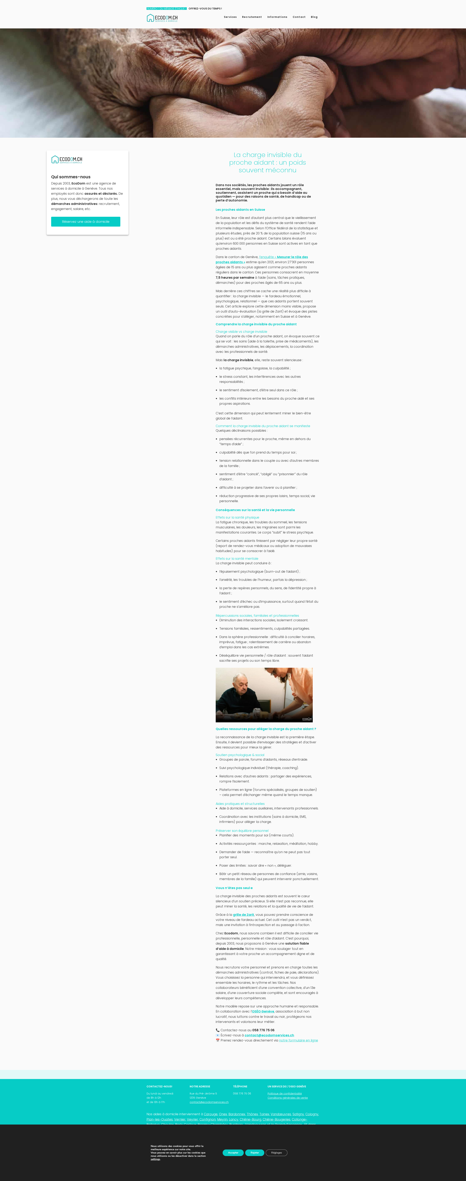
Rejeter (255, 1152)
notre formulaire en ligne (298, 1040)
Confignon (208, 1119)
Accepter (233, 1152)
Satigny (298, 1114)
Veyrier (192, 1119)
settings (155, 1159)
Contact (299, 17)
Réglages (276, 1152)
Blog (314, 17)
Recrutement (252, 17)
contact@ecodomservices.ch (209, 1102)
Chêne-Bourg (250, 1119)
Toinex (264, 1114)
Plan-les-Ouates (160, 1119)
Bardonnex (236, 1114)
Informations (277, 17)
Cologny (311, 1114)
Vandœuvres (281, 1114)
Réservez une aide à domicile (85, 221)
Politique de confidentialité (285, 1093)
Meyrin (222, 1119)
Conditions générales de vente (288, 1098)
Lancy (233, 1119)
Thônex (252, 1114)
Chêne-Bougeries (276, 1119)
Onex (223, 1114)
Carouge (211, 1114)
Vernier (179, 1119)
